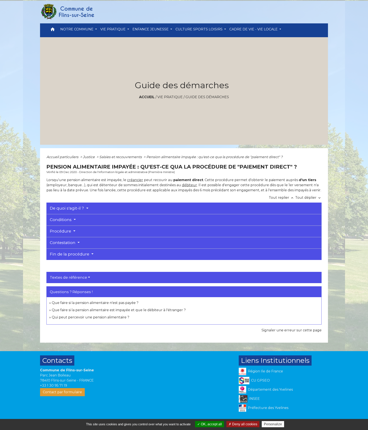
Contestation (63, 242)
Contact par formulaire (62, 392)
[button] (53, 30)
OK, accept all (211, 424)
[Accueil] (67, 11)
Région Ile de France (265, 371)
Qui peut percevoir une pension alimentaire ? (90, 317)
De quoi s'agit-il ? (67, 208)
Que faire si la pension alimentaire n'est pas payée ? (95, 303)
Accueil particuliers (62, 157)
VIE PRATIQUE (170, 97)
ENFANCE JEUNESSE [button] (151, 29)
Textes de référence (68, 277)
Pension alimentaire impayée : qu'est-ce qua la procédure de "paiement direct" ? (214, 157)
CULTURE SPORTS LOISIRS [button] (199, 29)
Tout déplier (308, 198)
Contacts (57, 360)
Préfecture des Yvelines (268, 408)
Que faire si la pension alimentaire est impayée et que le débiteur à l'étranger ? (119, 310)
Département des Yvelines (270, 389)
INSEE (254, 399)
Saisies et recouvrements (121, 157)
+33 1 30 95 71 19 (53, 385)
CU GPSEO (260, 380)
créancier (135, 180)
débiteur (189, 185)
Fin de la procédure (70, 254)
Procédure (61, 231)
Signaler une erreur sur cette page (292, 330)
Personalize (273, 424)
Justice (89, 157)
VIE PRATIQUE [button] (113, 29)
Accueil (147, 97)
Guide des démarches (207, 97)
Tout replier (281, 198)
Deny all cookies (244, 424)
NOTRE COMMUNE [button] (77, 29)
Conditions (61, 219)
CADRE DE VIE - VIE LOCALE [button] (254, 29)
